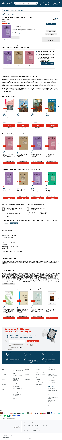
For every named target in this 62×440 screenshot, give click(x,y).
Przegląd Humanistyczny (23, 28)
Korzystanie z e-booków (18, 375)
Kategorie (4, 7)
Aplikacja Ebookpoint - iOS (18, 392)
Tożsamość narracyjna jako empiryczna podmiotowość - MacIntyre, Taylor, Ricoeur (8, 310)
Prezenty (26, 377)
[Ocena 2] (16, 31)
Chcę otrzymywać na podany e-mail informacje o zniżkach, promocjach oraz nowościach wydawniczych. (17, 346)
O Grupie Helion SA (51, 388)
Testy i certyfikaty (5, 387)
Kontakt (38, 369)
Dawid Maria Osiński (46, 58)
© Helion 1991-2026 (5, 437)
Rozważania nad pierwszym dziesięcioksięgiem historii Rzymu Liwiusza (22, 310)
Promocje (28, 7)
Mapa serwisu (39, 384)
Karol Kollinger (41, 311)
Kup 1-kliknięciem (51, 34)
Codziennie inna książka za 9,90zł (8, 14)
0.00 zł (10, 198)
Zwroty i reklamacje (40, 376)
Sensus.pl (45, 422)
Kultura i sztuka (5, 249)
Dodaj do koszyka (51, 23)
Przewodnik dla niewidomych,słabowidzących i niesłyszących (16, 379)
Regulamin (38, 370)
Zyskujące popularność (6, 377)
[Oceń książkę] (18, 30)
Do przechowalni (51, 40)
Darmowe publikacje (6, 381)
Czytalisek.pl (45, 428)
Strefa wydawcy (51, 370)
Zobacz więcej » (8, 349)
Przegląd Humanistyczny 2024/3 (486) (46, 54)
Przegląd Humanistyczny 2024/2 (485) (36, 155)
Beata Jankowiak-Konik (35, 311)
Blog (3, 389)
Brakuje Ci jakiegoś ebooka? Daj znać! (33, 358)
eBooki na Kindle (16, 386)
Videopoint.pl (28, 428)
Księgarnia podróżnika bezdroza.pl (52, 401)
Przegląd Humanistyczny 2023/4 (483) (51, 155)
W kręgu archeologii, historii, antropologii (37, 310)
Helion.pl (28, 422)
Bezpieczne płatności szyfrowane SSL (10, 418)
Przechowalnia (27, 374)
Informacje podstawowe (18, 370)
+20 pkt (10, 23)
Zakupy (14, 373)
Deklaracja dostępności (40, 374)
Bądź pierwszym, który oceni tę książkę (30, 30)
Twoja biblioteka (28, 376)
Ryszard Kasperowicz (20, 117)
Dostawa (38, 377)
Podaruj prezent (20, 10)
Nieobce (33, 116)
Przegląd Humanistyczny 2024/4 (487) (46, 57)
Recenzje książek (39, 382)
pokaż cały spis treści (9, 283)
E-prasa (3, 251)
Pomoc (17, 216)
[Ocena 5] (20, 31)
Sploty (28, 430)
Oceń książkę (27, 379)
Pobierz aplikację (7, 10)
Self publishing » (48, 357)
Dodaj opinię (14, 223)
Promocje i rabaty (5, 376)
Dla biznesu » (13, 357)
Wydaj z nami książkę (52, 378)
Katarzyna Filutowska (6, 312)
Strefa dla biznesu (51, 369)
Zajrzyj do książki (5, 39)
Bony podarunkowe (5, 386)
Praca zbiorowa (48, 117)
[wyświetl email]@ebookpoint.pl (33, 436)
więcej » (21, 347)
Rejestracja (27, 370)
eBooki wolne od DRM (17, 382)
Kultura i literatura (9, 251)
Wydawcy (4, 384)
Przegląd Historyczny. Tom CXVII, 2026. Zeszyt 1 (51, 310)
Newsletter (27, 381)
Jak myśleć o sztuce (21, 116)
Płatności (38, 379)
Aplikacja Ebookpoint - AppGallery (17, 395)
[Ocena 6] (21, 31)
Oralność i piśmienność (7, 116)
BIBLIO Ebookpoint (51, 380)
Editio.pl (28, 425)
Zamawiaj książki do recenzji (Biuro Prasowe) (52, 375)
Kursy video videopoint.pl (53, 405)
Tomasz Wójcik (18, 26)
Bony (13, 10)
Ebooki (8, 7)
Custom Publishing (51, 382)
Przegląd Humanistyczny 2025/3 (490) (22, 190)
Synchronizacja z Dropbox (18, 388)
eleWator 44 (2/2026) (50, 116)
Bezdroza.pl (45, 425)
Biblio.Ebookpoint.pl (36, 430)
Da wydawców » (48, 352)
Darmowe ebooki (43, 7)
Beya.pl (37, 428)
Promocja (4, 23)
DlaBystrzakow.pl (37, 425)
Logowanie (27, 369)
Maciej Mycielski (48, 311)
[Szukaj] (36, 3)
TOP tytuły (4, 374)
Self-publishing (51, 377)
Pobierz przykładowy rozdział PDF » (8, 242)
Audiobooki (13, 7)
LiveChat (38, 386)
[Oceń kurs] (6, 223)
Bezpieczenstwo (16, 372)
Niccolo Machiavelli (20, 312)
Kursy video (22, 7)
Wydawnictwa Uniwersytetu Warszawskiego (26, 29)
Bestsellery (37, 7)
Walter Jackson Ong (6, 117)
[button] (58, 106)
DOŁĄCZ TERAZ (33, 341)
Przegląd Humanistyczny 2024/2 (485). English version (9, 190)
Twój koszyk (27, 372)
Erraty (37, 381)
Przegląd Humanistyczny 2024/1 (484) (51, 190)
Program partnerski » (14, 352)
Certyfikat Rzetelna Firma (53, 390)
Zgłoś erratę (4, 244)
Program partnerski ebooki (53, 372)
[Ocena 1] (15, 31)
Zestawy (3, 382)
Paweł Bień (33, 117)
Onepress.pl (37, 422)
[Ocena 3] (17, 31)
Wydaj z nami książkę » (32, 352)
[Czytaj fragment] (15, 37)
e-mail (6, 341)
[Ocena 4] (19, 31)
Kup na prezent (52, 31)
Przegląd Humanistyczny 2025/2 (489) (36, 190)
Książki (17, 7)
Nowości (32, 7)
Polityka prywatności (40, 372)
